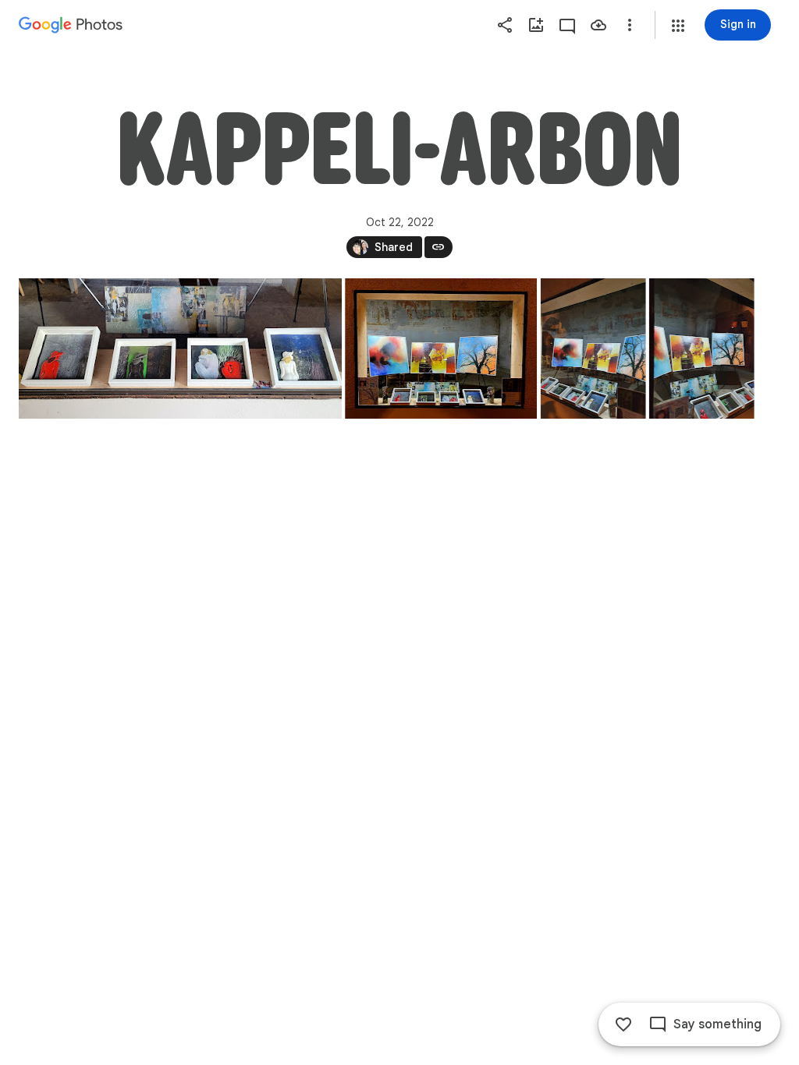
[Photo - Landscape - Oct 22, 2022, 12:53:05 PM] (180, 348)
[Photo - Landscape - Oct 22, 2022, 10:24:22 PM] (441, 348)
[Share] (504, 25)
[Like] (623, 1024)
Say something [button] (717, 1024)
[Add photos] (536, 25)
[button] (678, 25)
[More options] (629, 25)
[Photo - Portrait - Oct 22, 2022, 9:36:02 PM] (702, 348)
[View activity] (567, 25)
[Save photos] (598, 25)
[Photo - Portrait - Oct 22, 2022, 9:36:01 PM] (593, 348)
